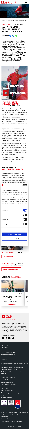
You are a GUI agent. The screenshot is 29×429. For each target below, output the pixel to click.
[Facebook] (10, 36)
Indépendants (5, 350)
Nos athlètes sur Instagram (11, 269)
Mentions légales (6, 419)
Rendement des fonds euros (9, 369)
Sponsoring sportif (7, 24)
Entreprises (4, 347)
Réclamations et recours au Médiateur (12, 421)
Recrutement (4, 359)
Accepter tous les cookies (14, 234)
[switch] (25, 215)
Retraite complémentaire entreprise (11, 393)
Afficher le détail (20, 230)
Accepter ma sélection (14, 238)
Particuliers (4, 345)
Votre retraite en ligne (7, 390)
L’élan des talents (6, 357)
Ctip (2, 395)
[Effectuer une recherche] (15, 2)
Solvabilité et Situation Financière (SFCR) (12, 367)
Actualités (8, 20)
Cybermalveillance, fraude (8, 384)
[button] (26, 385)
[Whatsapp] (16, 36)
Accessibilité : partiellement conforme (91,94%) (14, 412)
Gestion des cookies (7, 382)
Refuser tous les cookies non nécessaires (14, 243)
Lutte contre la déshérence (8, 377)
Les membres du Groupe (8, 352)
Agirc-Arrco (4, 388)
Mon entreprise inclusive (8, 354)
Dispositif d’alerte (6, 379)
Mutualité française (6, 397)
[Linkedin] (13, 36)
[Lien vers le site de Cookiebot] (20, 185)
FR (20, 2)
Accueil (3, 20)
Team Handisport (8, 256)
